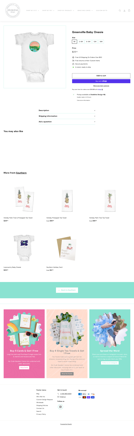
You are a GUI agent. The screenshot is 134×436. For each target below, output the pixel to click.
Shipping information (48, 116)
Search (38, 411)
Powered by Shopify (66, 424)
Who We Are (40, 397)
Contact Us (40, 408)
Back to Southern (68, 290)
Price (74, 48)
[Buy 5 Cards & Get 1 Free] (24, 330)
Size (73, 38)
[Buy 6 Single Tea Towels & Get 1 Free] (67, 330)
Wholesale (39, 402)
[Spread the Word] (110, 330)
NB (74, 42)
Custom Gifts (101, 10)
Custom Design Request (44, 399)
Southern (21, 172)
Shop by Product (65, 10)
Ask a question (45, 122)
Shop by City (31, 10)
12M (95, 42)
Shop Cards (24, 367)
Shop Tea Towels (67, 374)
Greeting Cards (84, 10)
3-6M (81, 42)
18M (101, 42)
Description (44, 110)
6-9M (88, 42)
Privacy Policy (41, 414)
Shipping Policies (42, 405)
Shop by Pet (47, 10)
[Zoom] (35, 57)
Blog (37, 394)
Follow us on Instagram (109, 363)
